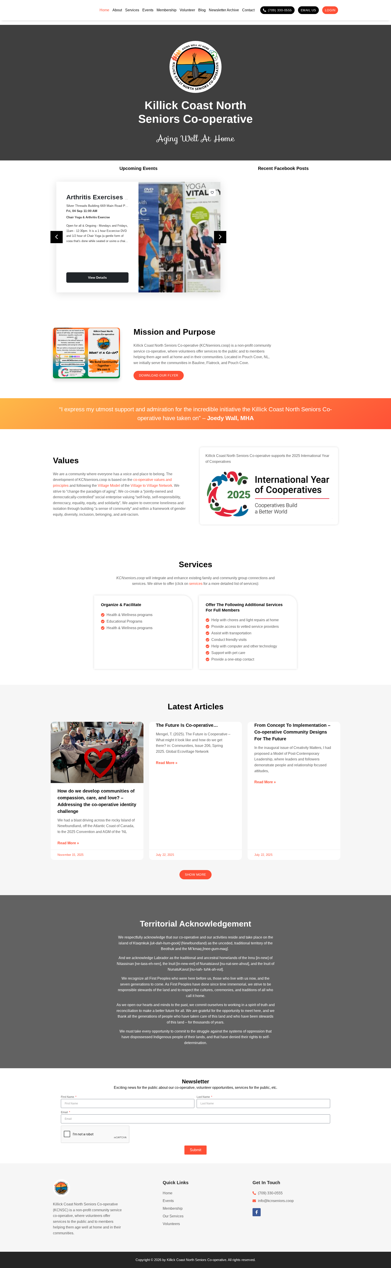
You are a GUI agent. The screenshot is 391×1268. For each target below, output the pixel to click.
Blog (202, 10)
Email (65, 1112)
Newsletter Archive (224, 10)
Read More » (68, 843)
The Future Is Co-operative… (187, 725)
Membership (166, 10)
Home (104, 10)
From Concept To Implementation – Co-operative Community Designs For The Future (292, 732)
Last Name (204, 1097)
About (117, 10)
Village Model (109, 485)
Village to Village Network (151, 485)
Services (132, 10)
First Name (68, 1097)
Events (147, 10)
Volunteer (187, 10)
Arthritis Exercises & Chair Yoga (115, 197)
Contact (248, 10)
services (196, 584)
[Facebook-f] (257, 1212)
